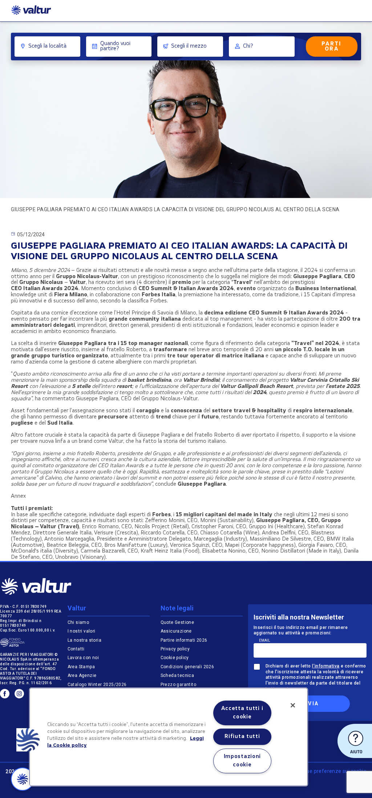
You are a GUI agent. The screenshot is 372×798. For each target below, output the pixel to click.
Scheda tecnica (177, 675)
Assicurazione (176, 631)
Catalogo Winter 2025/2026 (97, 684)
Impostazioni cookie (242, 761)
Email (264, 640)
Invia (310, 703)
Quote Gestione (177, 622)
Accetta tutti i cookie (242, 713)
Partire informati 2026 (184, 640)
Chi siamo (78, 622)
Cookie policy (175, 657)
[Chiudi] (293, 705)
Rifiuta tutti (242, 736)
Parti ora (332, 46)
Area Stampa (81, 666)
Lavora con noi (83, 657)
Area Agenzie (82, 675)
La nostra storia (84, 640)
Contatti (76, 648)
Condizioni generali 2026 (187, 666)
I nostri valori (82, 631)
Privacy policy (175, 648)
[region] (168, 736)
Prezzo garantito (179, 684)
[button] (28, 739)
